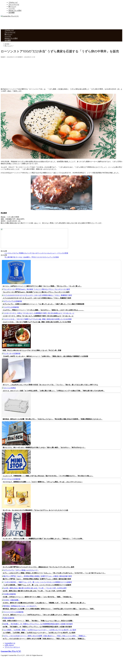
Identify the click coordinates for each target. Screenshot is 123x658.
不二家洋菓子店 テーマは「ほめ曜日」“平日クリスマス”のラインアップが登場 (32, 257)
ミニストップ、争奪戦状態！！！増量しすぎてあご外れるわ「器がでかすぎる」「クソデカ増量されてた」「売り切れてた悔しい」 (48, 476)
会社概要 (11, 12)
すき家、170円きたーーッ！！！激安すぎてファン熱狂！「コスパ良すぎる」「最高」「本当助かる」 (38, 597)
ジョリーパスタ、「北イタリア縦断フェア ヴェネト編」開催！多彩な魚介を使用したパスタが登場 (37, 322)
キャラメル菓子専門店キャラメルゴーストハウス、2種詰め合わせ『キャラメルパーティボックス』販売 (38, 567)
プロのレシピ (13, 2)
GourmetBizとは (10, 643)
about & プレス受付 (14, 10)
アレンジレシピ (13, 4)
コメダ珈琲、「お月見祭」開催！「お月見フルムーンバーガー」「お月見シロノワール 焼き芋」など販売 (39, 632)
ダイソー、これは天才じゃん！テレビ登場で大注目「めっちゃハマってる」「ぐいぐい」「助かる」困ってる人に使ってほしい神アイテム (50, 385)
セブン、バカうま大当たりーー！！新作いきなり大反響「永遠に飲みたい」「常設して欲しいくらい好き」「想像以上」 (44, 638)
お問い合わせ (9, 645)
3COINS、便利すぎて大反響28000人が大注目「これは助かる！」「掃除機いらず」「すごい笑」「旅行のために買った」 (44, 603)
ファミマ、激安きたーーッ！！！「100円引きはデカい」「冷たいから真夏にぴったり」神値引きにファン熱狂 (41, 615)
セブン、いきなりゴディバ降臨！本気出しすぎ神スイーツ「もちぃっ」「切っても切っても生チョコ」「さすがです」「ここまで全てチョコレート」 (54, 573)
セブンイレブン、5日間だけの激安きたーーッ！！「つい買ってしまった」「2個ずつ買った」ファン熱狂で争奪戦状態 (43, 304)
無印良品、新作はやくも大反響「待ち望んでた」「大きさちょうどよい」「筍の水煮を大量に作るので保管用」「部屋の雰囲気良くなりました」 (53, 419)
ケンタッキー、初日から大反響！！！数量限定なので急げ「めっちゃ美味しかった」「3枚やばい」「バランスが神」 (43, 538)
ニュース (11, 8)
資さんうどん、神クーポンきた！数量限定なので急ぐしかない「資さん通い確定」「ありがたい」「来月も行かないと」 (44, 447)
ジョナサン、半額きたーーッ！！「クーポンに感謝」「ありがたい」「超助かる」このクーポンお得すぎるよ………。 (43, 310)
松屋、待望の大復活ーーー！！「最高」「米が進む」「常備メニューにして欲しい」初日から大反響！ (38, 621)
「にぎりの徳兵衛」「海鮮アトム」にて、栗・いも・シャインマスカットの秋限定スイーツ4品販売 (37, 585)
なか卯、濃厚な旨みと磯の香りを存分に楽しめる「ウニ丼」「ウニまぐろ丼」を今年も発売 (34, 591)
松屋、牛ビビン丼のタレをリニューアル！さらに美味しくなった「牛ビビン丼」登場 (32, 350)
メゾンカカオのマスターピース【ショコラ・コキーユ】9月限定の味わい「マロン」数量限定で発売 (37, 298)
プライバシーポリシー (12, 647)
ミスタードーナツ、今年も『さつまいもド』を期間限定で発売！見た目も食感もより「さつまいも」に (38, 316)
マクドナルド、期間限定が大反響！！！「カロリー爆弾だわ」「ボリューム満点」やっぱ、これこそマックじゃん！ (43, 482)
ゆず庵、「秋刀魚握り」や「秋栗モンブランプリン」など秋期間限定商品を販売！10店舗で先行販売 (37, 626)
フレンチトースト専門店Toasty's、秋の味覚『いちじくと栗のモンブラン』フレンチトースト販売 (36, 292)
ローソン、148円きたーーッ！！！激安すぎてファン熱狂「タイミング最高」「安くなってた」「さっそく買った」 (42, 286)
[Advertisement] (36, 23)
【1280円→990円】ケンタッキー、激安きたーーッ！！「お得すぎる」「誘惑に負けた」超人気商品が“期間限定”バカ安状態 (45, 356)
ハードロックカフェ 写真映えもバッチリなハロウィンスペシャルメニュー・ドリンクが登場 (36, 253)
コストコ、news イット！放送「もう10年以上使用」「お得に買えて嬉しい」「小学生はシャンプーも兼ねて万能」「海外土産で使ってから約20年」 (54, 390)
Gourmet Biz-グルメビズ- (11, 651)
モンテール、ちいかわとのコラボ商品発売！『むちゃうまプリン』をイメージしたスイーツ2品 (35, 510)
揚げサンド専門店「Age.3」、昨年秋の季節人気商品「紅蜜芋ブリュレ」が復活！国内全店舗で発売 (37, 579)
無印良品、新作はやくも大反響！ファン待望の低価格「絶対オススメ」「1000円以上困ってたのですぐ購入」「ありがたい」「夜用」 (49, 609)
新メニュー (12, 6)
